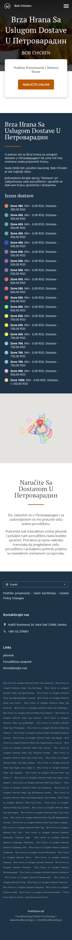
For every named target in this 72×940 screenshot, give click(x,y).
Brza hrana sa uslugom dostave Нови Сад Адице (37, 737)
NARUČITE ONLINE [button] (36, 85)
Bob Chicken (22, 6)
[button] (66, 6)
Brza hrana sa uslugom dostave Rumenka (40, 892)
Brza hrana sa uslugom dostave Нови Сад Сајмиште (28, 682)
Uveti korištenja (45, 593)
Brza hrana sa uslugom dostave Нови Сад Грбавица (40, 707)
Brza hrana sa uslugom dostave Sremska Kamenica (44, 872)
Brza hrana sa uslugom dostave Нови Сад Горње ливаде (40, 822)
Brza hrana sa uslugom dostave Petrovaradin (28, 877)
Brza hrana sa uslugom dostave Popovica (47, 882)
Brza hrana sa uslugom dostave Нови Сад (23, 827)
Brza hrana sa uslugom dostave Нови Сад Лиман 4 (28, 712)
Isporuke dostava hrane (36, 897)
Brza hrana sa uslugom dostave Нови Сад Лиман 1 (37, 782)
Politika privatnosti (16, 593)
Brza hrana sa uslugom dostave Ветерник (35, 852)
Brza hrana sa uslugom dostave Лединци (23, 887)
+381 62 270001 (18, 631)
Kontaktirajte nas (15, 668)
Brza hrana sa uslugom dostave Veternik (33, 862)
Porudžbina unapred (17, 662)
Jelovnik (8, 655)
